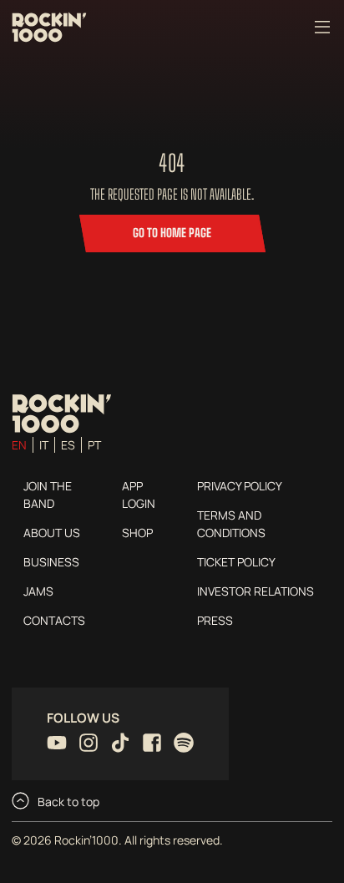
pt (94, 445)
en (19, 445)
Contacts (54, 620)
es (68, 445)
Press (215, 620)
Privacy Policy (239, 486)
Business (51, 562)
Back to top (67, 801)
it (43, 445)
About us (51, 532)
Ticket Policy (236, 562)
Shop (137, 532)
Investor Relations (255, 591)
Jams (38, 591)
